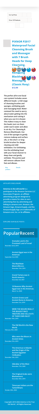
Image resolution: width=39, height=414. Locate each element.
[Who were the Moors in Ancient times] (8, 336)
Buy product (7, 168)
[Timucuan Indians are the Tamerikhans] (8, 386)
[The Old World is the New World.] (8, 326)
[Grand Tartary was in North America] (8, 276)
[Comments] (36, 233)
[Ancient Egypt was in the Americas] (8, 252)
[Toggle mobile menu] (35, 3)
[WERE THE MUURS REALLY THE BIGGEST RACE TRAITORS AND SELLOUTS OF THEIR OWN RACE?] (8, 312)
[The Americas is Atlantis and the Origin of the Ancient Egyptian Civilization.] (8, 349)
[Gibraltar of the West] (8, 365)
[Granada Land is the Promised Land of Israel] (8, 241)
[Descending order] (29, 15)
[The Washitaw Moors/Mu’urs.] (8, 265)
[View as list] (22, 25)
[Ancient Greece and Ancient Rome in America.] (8, 299)
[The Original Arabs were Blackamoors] (8, 376)
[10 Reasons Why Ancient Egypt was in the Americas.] (8, 288)
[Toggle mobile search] (31, 3)
